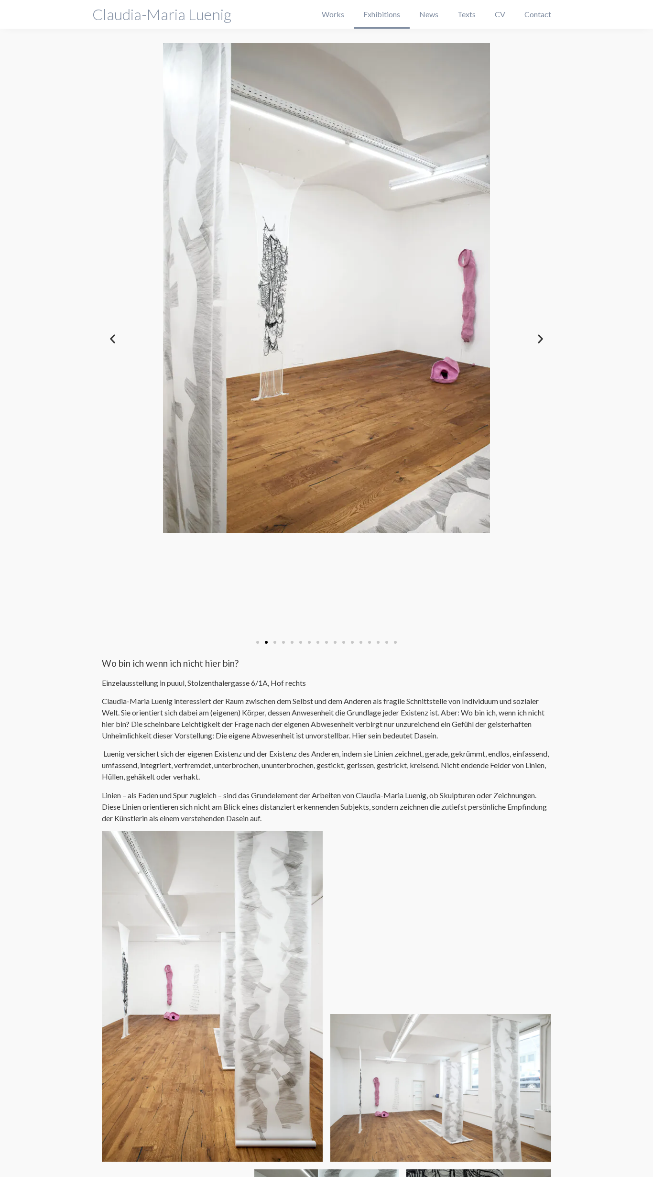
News (428, 14)
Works (333, 14)
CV (500, 14)
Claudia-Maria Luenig (161, 14)
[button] (257, 642)
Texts (466, 14)
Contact (537, 14)
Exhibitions (381, 14)
